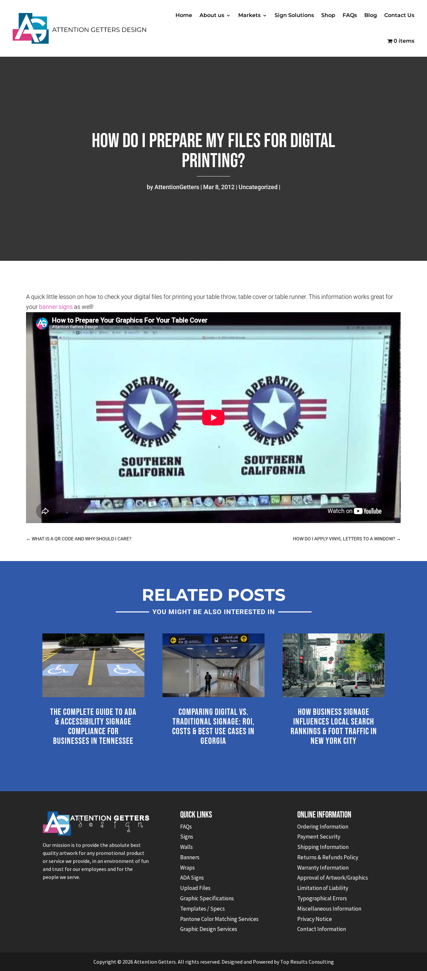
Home (183, 15)
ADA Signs (192, 877)
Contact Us (399, 15)
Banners (189, 857)
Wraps (187, 867)
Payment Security (318, 836)
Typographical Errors (322, 898)
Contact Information (321, 929)
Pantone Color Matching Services (219, 919)
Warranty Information (323, 867)
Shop (328, 15)
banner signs (56, 306)
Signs (186, 836)
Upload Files (195, 888)
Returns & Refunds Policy (327, 857)
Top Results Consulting (307, 961)
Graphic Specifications (207, 898)
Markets (249, 15)
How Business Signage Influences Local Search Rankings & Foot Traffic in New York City (334, 727)
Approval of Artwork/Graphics (332, 877)
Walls (186, 847)
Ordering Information (322, 826)
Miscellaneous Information (329, 908)
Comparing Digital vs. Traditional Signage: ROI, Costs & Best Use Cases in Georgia (213, 727)
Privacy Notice (314, 919)
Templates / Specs (202, 908)
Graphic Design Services (208, 929)
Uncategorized (258, 186)
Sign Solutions (294, 15)
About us (211, 15)
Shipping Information (323, 847)
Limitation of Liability (322, 888)
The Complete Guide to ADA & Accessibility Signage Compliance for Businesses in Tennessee (93, 727)
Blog (370, 15)
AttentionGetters (176, 186)
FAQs (350, 15)
